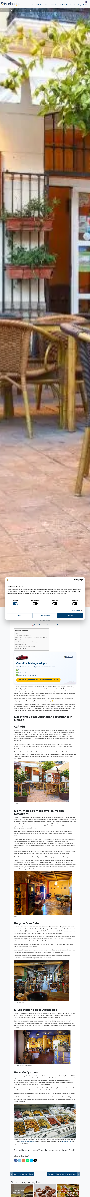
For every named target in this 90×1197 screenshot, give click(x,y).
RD (24, 1160)
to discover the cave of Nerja (27, 1141)
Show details (76, 610)
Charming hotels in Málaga (23, 1174)
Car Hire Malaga (37, 5)
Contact (85, 5)
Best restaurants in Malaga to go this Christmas (67, 1192)
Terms (52, 5)
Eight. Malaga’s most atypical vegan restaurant (30, 642)
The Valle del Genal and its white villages (62, 1174)
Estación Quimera (21, 648)
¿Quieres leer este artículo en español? (45, 625)
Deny (19, 615)
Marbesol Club (60, 5)
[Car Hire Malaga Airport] (22, 657)
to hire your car (66, 1141)
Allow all (70, 615)
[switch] (35, 603)
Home (2, 10)
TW (20, 1160)
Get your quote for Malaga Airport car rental (38, 680)
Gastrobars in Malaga (19, 1191)
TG (31, 1160)
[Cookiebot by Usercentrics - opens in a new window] (75, 580)
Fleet (46, 5)
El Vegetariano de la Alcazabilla (25, 646)
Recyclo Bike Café (21, 644)
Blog (79, 5)
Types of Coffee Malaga (43, 1191)
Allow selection (45, 615)
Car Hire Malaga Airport (23, 635)
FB (16, 1160)
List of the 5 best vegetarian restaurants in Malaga (31, 638)
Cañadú (18, 640)
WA (27, 1160)
